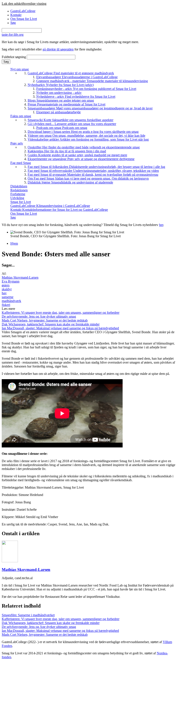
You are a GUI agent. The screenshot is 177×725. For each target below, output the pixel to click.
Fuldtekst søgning (14, 57)
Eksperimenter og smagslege (81, 159)
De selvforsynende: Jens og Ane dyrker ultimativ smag (39, 316)
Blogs (61, 100)
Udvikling (17, 198)
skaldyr (7, 289)
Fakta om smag (20, 116)
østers (5, 285)
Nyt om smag (19, 69)
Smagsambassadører (90, 108)
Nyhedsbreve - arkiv (75, 96)
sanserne (7, 297)
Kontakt (15, 15)
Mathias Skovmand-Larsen (20, 277)
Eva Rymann (10, 281)
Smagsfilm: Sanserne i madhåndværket (28, 615)
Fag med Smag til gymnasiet (93, 174)
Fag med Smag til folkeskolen (96, 167)
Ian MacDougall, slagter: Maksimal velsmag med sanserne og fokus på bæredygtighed (60, 328)
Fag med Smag (20, 163)
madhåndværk (11, 301)
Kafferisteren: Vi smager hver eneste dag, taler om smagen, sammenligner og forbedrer (60, 312)
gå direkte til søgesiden (58, 49)
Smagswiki (70, 120)
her (161, 225)
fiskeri (6, 305)
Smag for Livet (20, 202)
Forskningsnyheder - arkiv (86, 89)
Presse (66, 104)
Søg (13, 22)
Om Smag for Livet (23, 19)
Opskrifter (84, 147)
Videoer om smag (86, 135)
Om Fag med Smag (88, 178)
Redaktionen (19, 190)
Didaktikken (18, 186)
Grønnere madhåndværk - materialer (92, 81)
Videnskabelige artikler (88, 139)
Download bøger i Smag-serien (83, 131)
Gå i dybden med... (72, 124)
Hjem (14, 243)
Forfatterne (17, 194)
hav (4, 293)
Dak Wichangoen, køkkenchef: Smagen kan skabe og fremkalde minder (51, 324)
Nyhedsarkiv (61, 85)
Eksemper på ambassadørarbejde (58, 112)
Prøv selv (16, 143)
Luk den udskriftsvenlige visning (24, 3)
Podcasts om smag (61, 128)
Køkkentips (67, 151)
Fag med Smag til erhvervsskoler (93, 170)
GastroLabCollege (22, 11)
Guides (77, 155)
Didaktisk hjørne (70, 182)
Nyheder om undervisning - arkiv (59, 92)
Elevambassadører (77, 77)
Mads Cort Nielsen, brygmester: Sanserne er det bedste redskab (45, 320)
